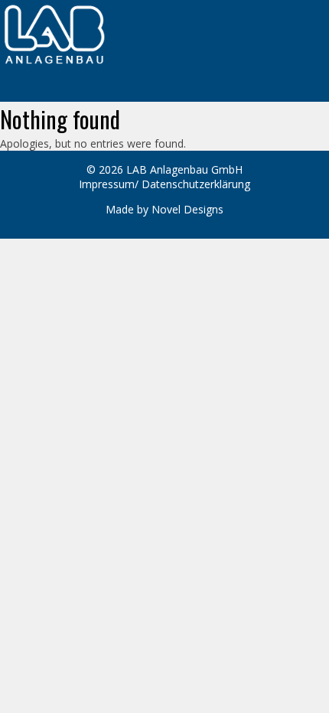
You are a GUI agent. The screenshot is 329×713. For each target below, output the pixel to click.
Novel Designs (187, 209)
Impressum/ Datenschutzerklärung (164, 184)
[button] (164, 93)
